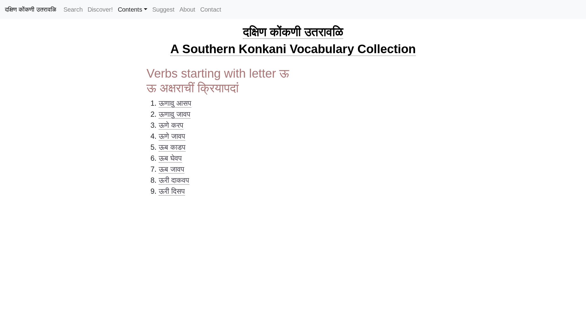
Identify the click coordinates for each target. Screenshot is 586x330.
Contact (210, 9)
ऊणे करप (171, 125)
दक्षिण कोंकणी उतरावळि (30, 9)
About (187, 9)
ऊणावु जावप (174, 114)
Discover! (100, 9)
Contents (130, 9)
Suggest (163, 9)
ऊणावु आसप (175, 103)
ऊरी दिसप (172, 191)
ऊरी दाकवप (174, 180)
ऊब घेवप (170, 158)
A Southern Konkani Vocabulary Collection (293, 49)
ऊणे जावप (172, 136)
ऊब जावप (171, 169)
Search (73, 9)
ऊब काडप (172, 147)
